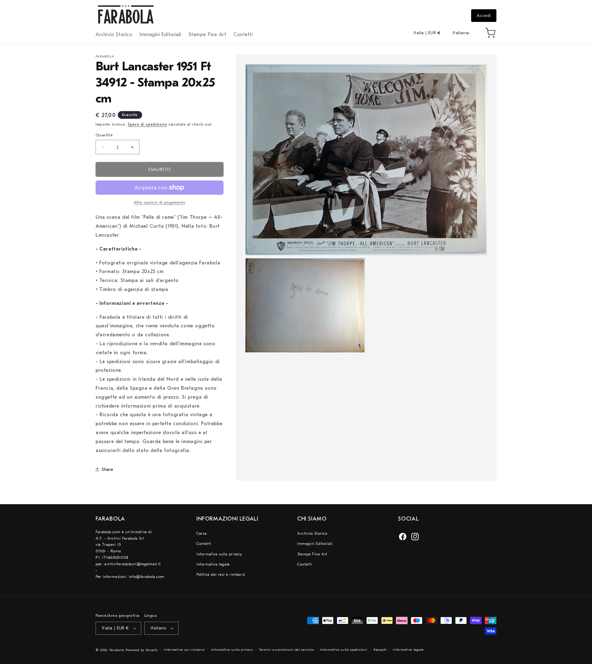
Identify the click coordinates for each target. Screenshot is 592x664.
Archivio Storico (312, 533)
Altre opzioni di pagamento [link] (159, 202)
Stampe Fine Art (312, 554)
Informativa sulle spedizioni (344, 650)
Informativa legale (213, 564)
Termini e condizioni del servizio (286, 650)
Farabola (116, 650)
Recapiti (380, 650)
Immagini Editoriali (314, 543)
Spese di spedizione (147, 124)
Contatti (203, 543)
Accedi (484, 15)
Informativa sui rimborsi (184, 650)
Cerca (201, 533)
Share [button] (107, 469)
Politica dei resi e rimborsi (220, 574)
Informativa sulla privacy (219, 554)
